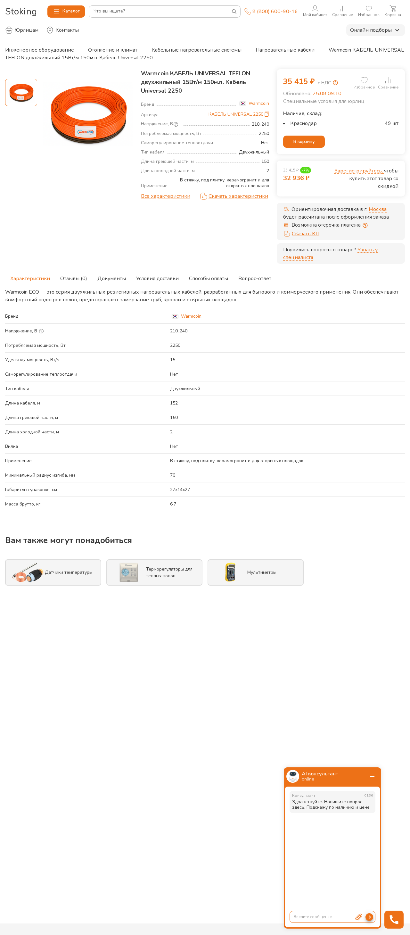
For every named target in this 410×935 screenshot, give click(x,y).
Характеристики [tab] (30, 278)
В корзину (304, 141)
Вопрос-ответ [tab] (254, 278)
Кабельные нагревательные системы (197, 50)
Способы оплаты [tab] (208, 278)
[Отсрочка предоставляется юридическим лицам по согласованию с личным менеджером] (365, 225)
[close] (372, 776)
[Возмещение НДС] (335, 82)
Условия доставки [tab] (157, 278)
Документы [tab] (111, 278)
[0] (364, 80)
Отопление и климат (112, 50)
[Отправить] (369, 917)
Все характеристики (165, 196)
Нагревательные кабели (285, 50)
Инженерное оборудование (39, 50)
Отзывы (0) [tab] (73, 278)
